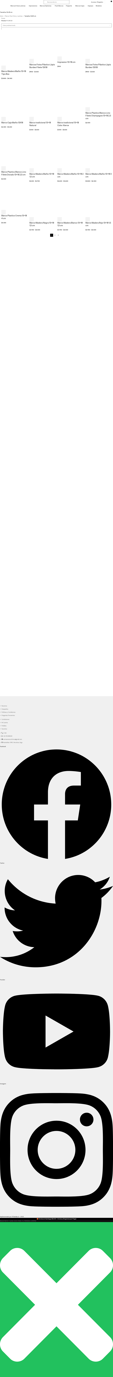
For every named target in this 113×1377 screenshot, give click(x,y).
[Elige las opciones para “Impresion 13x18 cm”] (59, 58)
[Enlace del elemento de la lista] (56, 956)
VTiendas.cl (15, 1216)
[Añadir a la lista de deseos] (13, 68)
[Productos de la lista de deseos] (107, 2)
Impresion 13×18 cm (66, 62)
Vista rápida (8, 68)
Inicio (1, 16)
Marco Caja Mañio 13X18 (12, 122)
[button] (3, 68)
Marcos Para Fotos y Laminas (14, 16)
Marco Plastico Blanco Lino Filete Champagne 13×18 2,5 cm (98, 116)
